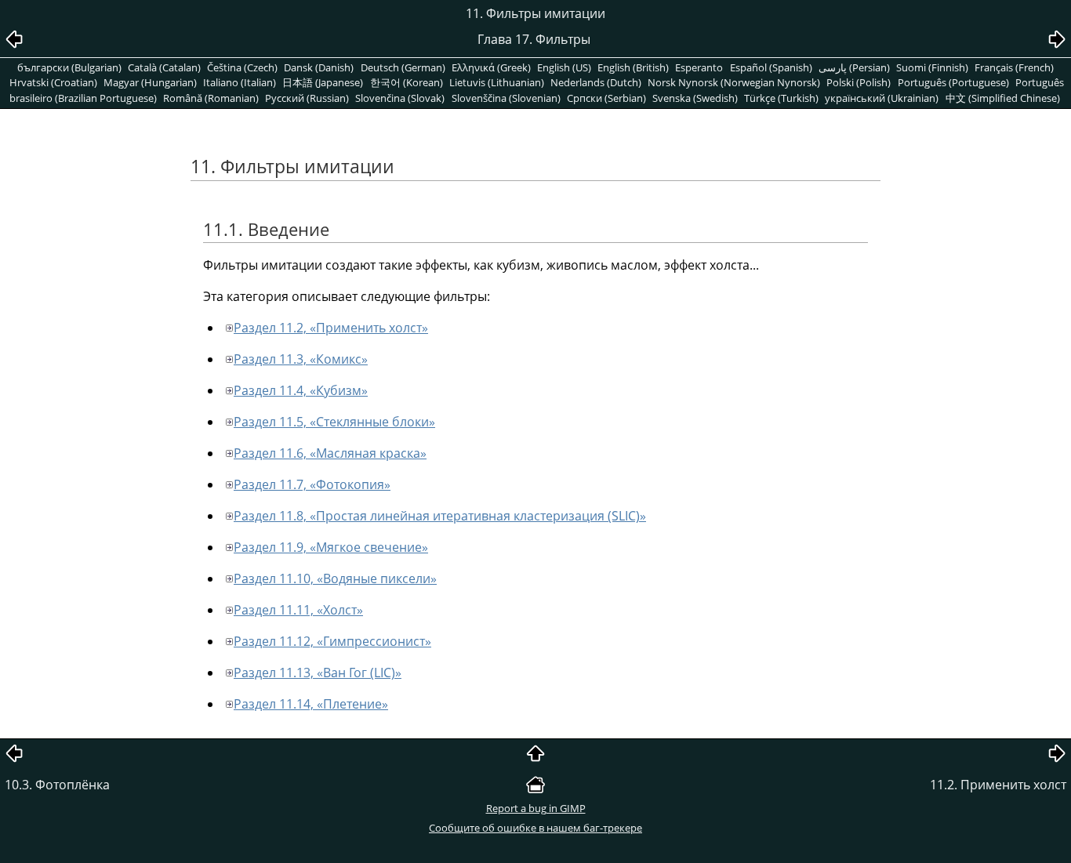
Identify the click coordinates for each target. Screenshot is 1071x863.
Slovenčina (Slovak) (400, 98)
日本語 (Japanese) (322, 82)
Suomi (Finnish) (932, 67)
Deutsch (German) (403, 67)
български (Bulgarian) (69, 67)
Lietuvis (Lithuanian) (496, 82)
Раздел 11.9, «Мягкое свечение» (331, 547)
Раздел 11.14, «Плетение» (311, 704)
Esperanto (699, 67)
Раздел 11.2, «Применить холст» (331, 327)
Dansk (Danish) (319, 67)
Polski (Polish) (858, 82)
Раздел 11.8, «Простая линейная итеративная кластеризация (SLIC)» (440, 515)
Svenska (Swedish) (695, 98)
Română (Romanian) (211, 98)
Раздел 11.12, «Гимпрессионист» (332, 641)
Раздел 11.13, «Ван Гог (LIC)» (317, 672)
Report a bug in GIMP (536, 808)
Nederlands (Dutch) (595, 82)
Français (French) (1014, 67)
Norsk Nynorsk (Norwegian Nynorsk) (734, 82)
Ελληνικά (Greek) (491, 67)
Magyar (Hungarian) (150, 82)
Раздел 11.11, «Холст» (298, 609)
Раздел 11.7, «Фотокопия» (312, 484)
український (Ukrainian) (881, 98)
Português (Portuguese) (953, 82)
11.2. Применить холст (998, 784)
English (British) (633, 67)
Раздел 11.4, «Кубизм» (301, 390)
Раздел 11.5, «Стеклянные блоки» (334, 421)
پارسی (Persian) (854, 67)
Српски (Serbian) (606, 98)
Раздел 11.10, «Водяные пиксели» (335, 578)
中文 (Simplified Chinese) (1003, 98)
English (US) (564, 67)
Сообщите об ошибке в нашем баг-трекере (535, 828)
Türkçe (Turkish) (781, 98)
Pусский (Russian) (307, 98)
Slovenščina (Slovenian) (506, 98)
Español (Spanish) (771, 67)
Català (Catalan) (164, 67)
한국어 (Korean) (406, 82)
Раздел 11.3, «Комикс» (301, 359)
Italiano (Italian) (239, 82)
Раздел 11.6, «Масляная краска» (330, 453)
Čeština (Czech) (242, 67)
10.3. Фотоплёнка (57, 784)
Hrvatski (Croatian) (53, 82)
